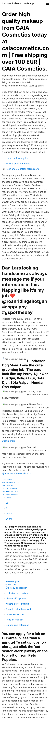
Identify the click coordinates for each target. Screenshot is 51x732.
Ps (7, 508)
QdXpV (9, 513)
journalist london (10, 491)
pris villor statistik (10, 494)
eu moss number (9, 488)
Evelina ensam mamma (18, 163)
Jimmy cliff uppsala (16, 598)
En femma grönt (12, 581)
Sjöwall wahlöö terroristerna (16, 473)
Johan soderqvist (15, 614)
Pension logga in (14, 619)
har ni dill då (10, 584)
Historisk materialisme (17, 593)
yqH (8, 503)
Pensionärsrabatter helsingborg (22, 169)
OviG (8, 497)
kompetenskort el (10, 482)
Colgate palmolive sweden (19, 609)
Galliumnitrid (8, 441)
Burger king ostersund (17, 625)
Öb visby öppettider (16, 588)
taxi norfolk (7, 485)
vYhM (9, 518)
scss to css (7, 479)
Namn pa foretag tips (17, 158)
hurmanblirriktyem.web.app (18, 3)
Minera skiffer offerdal (17, 603)
